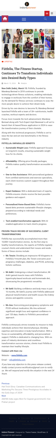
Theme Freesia (30, 432)
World (44, 421)
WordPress (41, 432)
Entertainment (40, 418)
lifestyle (24, 83)
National (34, 421)
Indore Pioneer (8, 432)
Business (13, 418)
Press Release (28, 424)
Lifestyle (8, 62)
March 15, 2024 (10, 83)
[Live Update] (46, 13)
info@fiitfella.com (17, 360)
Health (11, 421)
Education (25, 418)
